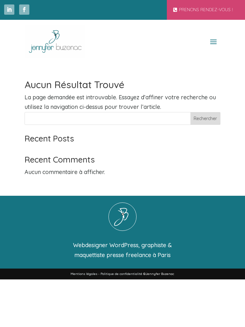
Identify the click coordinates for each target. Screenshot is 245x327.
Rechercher (205, 118)
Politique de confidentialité (121, 274)
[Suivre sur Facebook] (24, 9)
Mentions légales (84, 274)
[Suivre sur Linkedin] (9, 9)
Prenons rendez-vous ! (206, 9)
